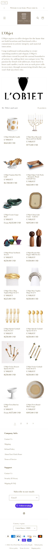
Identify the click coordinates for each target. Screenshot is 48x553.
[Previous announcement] (4, 8)
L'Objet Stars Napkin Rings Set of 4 (33, 292)
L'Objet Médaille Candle (12, 137)
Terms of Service (10, 459)
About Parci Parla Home (13, 454)
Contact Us (8, 439)
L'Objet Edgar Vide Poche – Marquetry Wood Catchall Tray (35, 177)
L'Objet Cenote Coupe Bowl (11, 216)
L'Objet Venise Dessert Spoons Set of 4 (11, 368)
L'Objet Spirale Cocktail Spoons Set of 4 (34, 330)
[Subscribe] (36, 497)
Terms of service (24, 548)
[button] (4, 18)
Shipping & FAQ (10, 483)
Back (5, 3)
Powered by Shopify (26, 545)
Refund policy (39, 545)
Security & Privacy (11, 478)
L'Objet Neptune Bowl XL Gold (12, 176)
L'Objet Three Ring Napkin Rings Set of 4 (11, 292)
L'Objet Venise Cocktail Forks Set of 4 (34, 368)
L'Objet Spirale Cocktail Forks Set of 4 (12, 330)
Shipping (7, 444)
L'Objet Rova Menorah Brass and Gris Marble (33, 138)
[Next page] (33, 423)
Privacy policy (14, 548)
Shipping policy (36, 548)
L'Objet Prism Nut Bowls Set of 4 (12, 254)
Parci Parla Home (16, 545)
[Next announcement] (43, 8)
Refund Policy (9, 449)
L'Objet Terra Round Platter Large (33, 406)
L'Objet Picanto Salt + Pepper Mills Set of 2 (33, 254)
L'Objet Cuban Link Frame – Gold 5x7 (33, 216)
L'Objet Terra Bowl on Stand (11, 406)
